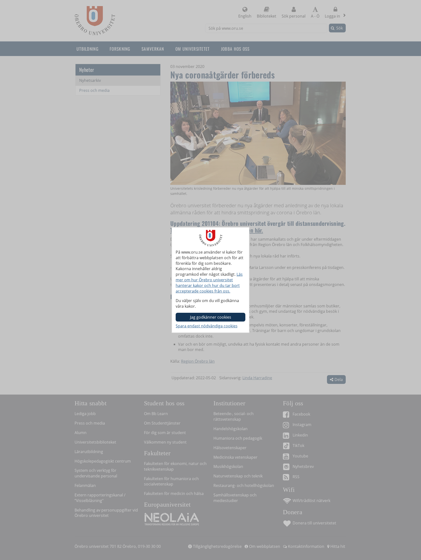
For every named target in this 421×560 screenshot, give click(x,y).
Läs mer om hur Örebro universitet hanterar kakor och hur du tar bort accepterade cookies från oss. (209, 283)
